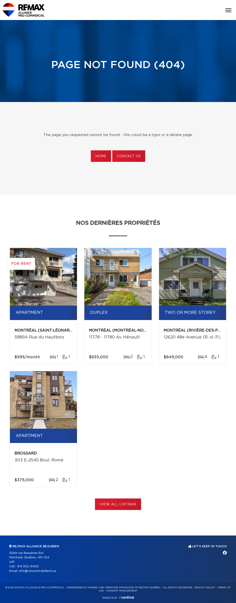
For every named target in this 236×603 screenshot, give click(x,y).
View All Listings (118, 504)
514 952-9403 (28, 566)
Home (100, 156)
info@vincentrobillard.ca (37, 571)
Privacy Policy (205, 587)
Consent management (122, 591)
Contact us (129, 156)
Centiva (126, 597)
